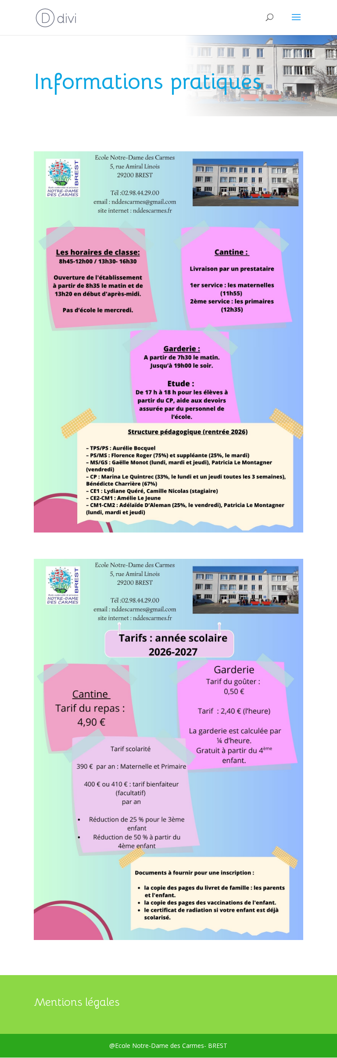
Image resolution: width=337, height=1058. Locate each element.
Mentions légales (76, 1002)
